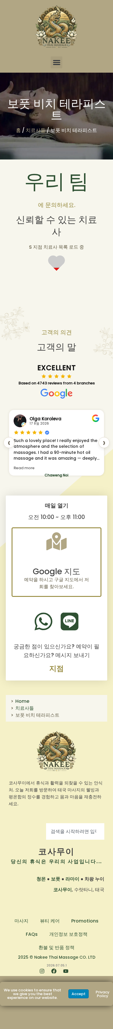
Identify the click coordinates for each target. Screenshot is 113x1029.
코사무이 (56, 851)
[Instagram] (44, 974)
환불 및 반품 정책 (56, 947)
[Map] (56, 541)
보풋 (55, 879)
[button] (57, 62)
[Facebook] (56, 974)
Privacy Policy (103, 994)
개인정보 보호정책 (68, 934)
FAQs (32, 934)
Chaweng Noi (56, 475)
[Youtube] (68, 974)
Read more (24, 468)
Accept (78, 994)
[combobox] (75, 831)
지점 (56, 668)
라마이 (72, 879)
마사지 (21, 921)
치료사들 (35, 130)
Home (22, 701)
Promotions (85, 921)
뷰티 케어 (50, 921)
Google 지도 (56, 571)
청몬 (41, 879)
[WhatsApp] (43, 621)
